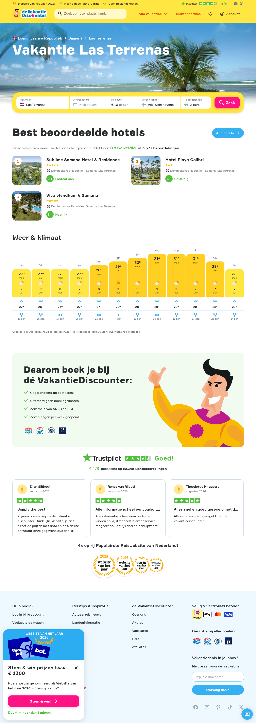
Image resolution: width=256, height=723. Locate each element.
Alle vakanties (150, 14)
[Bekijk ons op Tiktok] (230, 707)
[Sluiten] (76, 668)
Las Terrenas (100, 38)
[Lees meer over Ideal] (51, 431)
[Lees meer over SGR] (241, 3)
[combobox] (90, 14)
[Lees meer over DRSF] (62, 431)
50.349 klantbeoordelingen (145, 469)
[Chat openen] (247, 714)
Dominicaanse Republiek (40, 38)
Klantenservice (188, 14)
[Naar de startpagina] (30, 13)
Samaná (75, 38)
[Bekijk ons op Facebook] (196, 707)
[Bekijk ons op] (207, 707)
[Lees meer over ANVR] (235, 3)
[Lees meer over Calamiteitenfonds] (218, 641)
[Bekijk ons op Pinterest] (218, 707)
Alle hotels (225, 133)
